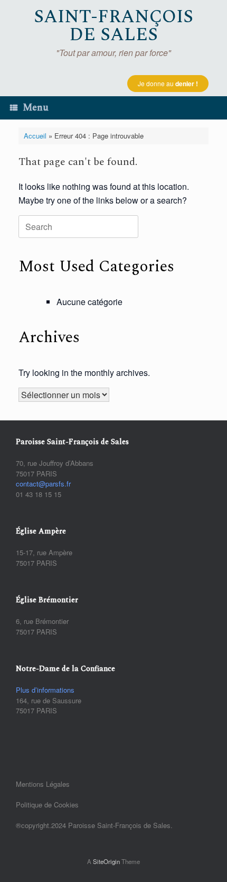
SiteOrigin (106, 861)
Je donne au (168, 83)
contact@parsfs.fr (43, 484)
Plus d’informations (45, 690)
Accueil (35, 136)
